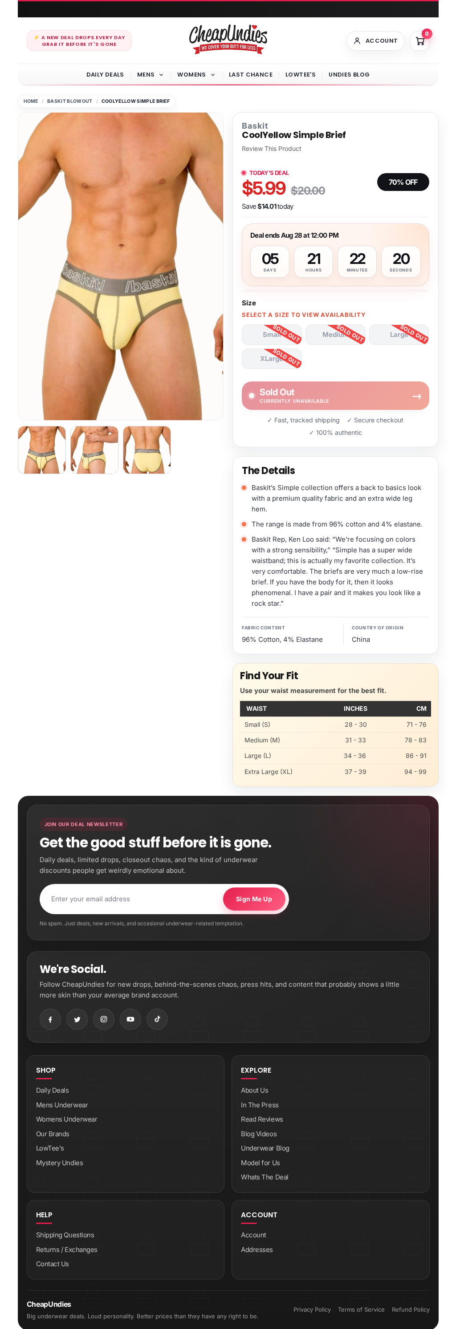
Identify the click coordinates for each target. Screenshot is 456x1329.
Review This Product (271, 148)
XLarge (271, 358)
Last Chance (251, 74)
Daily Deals (105, 74)
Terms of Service (361, 1309)
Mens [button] (146, 74)
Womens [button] (191, 74)
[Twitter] (77, 1019)
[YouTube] (130, 1019)
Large (399, 334)
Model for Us (260, 1163)
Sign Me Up (254, 899)
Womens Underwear (67, 1119)
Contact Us (52, 1264)
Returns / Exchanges (67, 1249)
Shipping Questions (65, 1235)
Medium (335, 334)
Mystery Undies (59, 1163)
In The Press (260, 1105)
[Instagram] (103, 1019)
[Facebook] (50, 1019)
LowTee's (300, 74)
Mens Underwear (62, 1105)
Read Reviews (262, 1119)
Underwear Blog (265, 1148)
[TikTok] (157, 1019)
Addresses (257, 1249)
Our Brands (53, 1134)
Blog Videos (259, 1134)
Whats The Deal (265, 1177)
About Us (254, 1090)
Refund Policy (411, 1309)
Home (31, 101)
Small (272, 334)
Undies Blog (349, 74)
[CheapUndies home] (228, 39)
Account (253, 1235)
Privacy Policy (312, 1309)
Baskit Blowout (69, 101)
